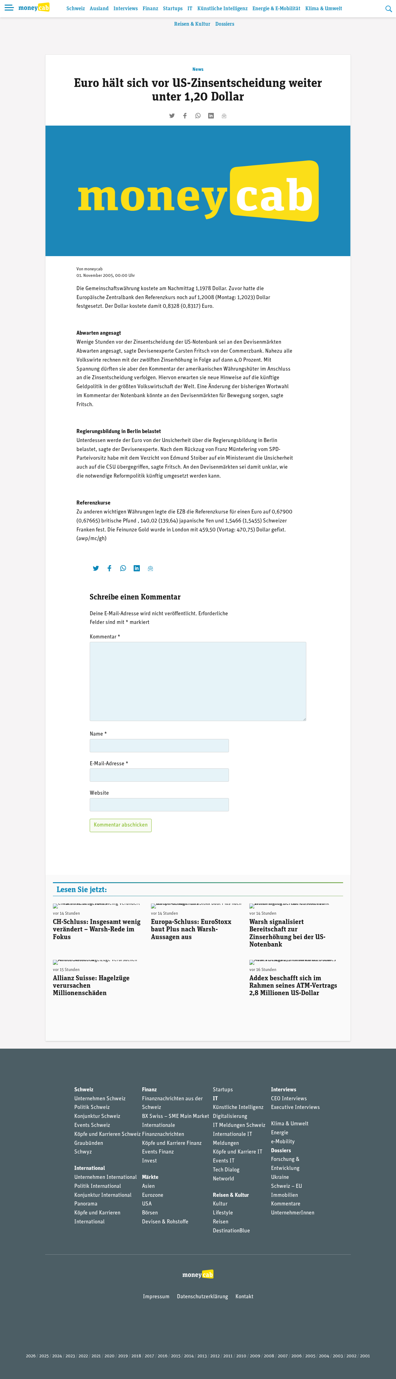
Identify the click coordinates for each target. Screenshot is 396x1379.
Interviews (126, 8)
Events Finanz (158, 1152)
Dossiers (224, 24)
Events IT (224, 1161)
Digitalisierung (230, 1116)
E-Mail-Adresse (109, 764)
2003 (338, 1356)
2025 (44, 1356)
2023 (70, 1356)
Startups (173, 8)
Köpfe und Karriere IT (237, 1152)
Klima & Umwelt (323, 8)
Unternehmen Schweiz (100, 1099)
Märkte (150, 1177)
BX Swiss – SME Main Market (175, 1116)
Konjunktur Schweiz (97, 1116)
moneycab (93, 269)
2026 (31, 1356)
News (198, 69)
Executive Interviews (295, 1108)
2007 (283, 1356)
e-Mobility (283, 1142)
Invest (149, 1161)
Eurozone (152, 1195)
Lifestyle (223, 1213)
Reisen (220, 1222)
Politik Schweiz (92, 1108)
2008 (269, 1356)
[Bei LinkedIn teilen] (211, 115)
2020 (109, 1356)
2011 (228, 1356)
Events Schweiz (92, 1125)
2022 (83, 1356)
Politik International (97, 1186)
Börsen (150, 1213)
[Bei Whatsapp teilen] (198, 115)
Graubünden (88, 1143)
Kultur (220, 1204)
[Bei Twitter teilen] (172, 115)
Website (99, 793)
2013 (202, 1356)
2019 (123, 1356)
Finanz (150, 8)
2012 (215, 1356)
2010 (241, 1356)
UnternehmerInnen (292, 1213)
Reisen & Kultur (192, 24)
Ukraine (280, 1177)
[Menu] (9, 8)
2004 (324, 1356)
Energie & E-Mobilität (276, 8)
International (89, 1168)
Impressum (156, 1297)
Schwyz (83, 1152)
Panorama (85, 1204)
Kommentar (105, 637)
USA (147, 1204)
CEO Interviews (289, 1099)
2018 (136, 1356)
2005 (310, 1356)
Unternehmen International (105, 1177)
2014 (189, 1356)
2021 (96, 1356)
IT (189, 8)
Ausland (99, 8)
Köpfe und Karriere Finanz (172, 1143)
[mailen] (224, 115)
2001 (365, 1356)
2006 (296, 1356)
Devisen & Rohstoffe (165, 1222)
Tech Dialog (226, 1170)
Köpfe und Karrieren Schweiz (107, 1134)
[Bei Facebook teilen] (185, 115)
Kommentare (285, 1204)
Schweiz (76, 8)
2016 (162, 1356)
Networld (223, 1179)
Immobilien (284, 1195)
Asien (148, 1186)
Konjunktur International (102, 1195)
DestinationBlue (231, 1231)
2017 (149, 1356)
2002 (351, 1356)
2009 (255, 1356)
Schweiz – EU (286, 1186)
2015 (175, 1356)
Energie (279, 1133)
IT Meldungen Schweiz (239, 1125)
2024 (57, 1356)
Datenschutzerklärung (202, 1297)
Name (98, 734)
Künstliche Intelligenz (222, 8)
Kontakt (244, 1297)
